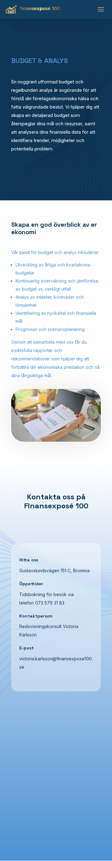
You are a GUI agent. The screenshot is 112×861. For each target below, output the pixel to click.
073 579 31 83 (49, 602)
